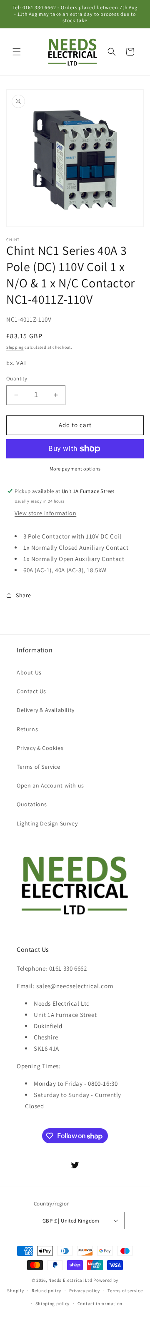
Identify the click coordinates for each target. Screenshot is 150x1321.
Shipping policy (52, 1303)
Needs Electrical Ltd (70, 1280)
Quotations (32, 804)
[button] (17, 52)
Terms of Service (38, 766)
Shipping (15, 347)
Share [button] (23, 595)
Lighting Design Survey (47, 823)
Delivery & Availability (46, 710)
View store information (45, 513)
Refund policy (46, 1290)
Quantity (16, 378)
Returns (27, 729)
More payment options (75, 468)
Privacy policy (84, 1290)
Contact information (100, 1303)
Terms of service (125, 1290)
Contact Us (31, 691)
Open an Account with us (50, 785)
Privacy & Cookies (40, 748)
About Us (29, 672)
